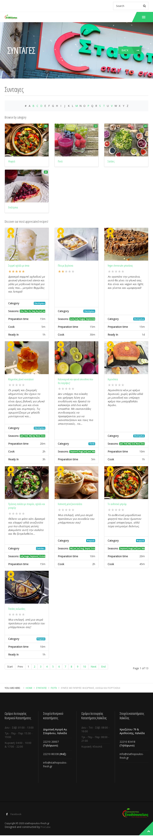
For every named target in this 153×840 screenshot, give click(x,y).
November (26, 311)
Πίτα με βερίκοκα (65, 265)
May (93, 451)
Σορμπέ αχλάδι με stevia (18, 265)
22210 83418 (127, 741)
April (33, 436)
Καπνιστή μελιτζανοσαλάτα (70, 504)
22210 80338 (51, 754)
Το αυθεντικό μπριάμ (117, 504)
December (22, 311)
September (33, 311)
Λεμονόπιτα (113, 379)
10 (84, 666)
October (30, 311)
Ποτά (91, 443)
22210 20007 (51, 741)
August (37, 311)
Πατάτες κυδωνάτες (16, 609)
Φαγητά (90, 540)
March (30, 436)
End (103, 666)
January (22, 436)
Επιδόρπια (40, 303)
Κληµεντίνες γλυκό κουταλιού (21, 379)
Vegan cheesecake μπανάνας (120, 265)
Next (93, 666)
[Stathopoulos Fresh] (11, 17)
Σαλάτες (41, 548)
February (26, 436)
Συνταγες (41, 688)
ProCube (46, 827)
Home (29, 688)
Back (124, 50)
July (40, 311)
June (44, 311)
